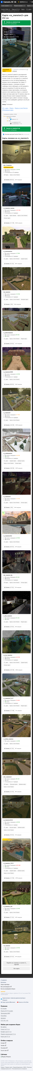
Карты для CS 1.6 (5, 1036)
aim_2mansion (7, 165)
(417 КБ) (10, 748)
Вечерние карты (24, 299)
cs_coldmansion (7, 453)
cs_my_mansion (7, 655)
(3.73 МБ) (10, 710)
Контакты (3, 982)
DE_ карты (6, 299)
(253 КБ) (10, 791)
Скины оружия (6, 5)
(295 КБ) (10, 956)
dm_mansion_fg (7, 575)
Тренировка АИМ (5, 1013)
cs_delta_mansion (8, 739)
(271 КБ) (10, 917)
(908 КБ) (10, 179)
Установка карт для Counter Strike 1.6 (17, 134)
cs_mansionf (6, 412)
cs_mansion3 (7, 496)
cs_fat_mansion (7, 616)
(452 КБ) (10, 263)
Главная (2, 1067)
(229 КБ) (10, 626)
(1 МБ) (9, 304)
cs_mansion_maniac (8, 208)
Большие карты (13, 827)
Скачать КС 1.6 (9, 2)
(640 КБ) (10, 546)
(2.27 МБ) (10, 878)
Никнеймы (4, 1016)
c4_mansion (6, 945)
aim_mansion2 (7, 777)
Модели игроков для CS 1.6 (8, 1034)
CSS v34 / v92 (4, 1020)
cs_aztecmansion (8, 332)
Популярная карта (8, 167)
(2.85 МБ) (10, 670)
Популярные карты (8, 110)
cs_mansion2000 (8, 372)
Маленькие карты (13, 784)
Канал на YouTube (23, 1002)
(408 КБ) (10, 384)
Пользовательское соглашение (19, 1068)
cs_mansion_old (7, 906)
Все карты (16, 968)
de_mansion (6, 292)
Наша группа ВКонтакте (8, 1002)
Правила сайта (8, 1067)
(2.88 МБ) (10, 468)
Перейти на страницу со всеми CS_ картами (16, 963)
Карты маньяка (13, 215)
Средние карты (24, 258)
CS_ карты (5, 108)
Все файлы (4, 1027)
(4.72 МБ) (10, 223)
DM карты (6, 582)
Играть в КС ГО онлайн (7, 1011)
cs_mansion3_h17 (8, 698)
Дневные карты (21, 460)
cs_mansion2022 (8, 820)
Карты (12, 108)
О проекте (4, 980)
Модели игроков (19, 5)
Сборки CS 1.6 (23, 2)
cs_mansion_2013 (8, 863)
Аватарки (3, 1018)
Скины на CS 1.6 (5, 1029)
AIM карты (6, 175)
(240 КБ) (10, 343)
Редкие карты (24, 338)
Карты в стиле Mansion (21, 108)
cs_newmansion (7, 251)
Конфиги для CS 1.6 (6, 1031)
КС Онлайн (4, 1008)
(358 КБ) (10, 835)
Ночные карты (7, 218)
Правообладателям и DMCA (19, 1067)
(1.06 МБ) (10, 425)
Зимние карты (18, 463)
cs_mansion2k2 (7, 536)
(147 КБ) (10, 587)
